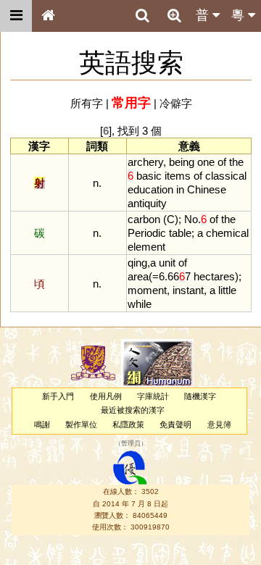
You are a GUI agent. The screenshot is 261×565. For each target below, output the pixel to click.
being (181, 162)
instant (188, 290)
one (206, 162)
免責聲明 (175, 424)
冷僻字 (176, 103)
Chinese (206, 189)
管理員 (131, 443)
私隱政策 (128, 424)
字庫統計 (153, 396)
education (150, 189)
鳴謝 (42, 424)
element (146, 246)
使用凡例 (106, 396)
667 (179, 276)
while (140, 304)
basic (149, 176)
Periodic (147, 233)
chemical (227, 233)
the (236, 162)
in (180, 189)
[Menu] (16, 16)
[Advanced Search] (174, 15)
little (227, 290)
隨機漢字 (200, 396)
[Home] (48, 16)
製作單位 (81, 424)
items (178, 176)
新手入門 (58, 396)
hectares (214, 276)
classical (225, 176)
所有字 (86, 103)
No (191, 219)
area (138, 276)
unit (167, 262)
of (222, 162)
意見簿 (219, 424)
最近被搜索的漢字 (133, 410)
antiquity (147, 203)
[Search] (142, 16)
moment (147, 290)
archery (145, 162)
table (180, 233)
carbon (144, 219)
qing (137, 262)
